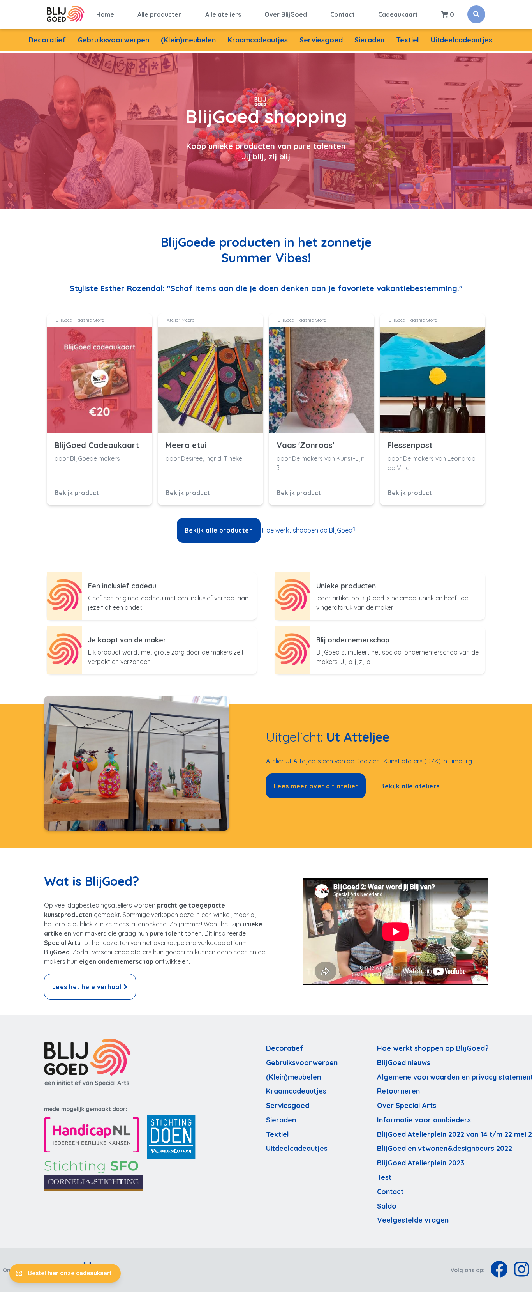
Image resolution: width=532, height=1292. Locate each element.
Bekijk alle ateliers (410, 786)
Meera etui (186, 445)
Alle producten (159, 14)
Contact (342, 14)
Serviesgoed (321, 39)
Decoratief (47, 39)
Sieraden (369, 39)
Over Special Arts (406, 1105)
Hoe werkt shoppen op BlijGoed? (308, 530)
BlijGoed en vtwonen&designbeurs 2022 (444, 1148)
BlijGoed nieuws (403, 1062)
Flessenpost (410, 445)
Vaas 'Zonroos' (305, 445)
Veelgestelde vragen (413, 1220)
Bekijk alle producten (219, 530)
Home (105, 14)
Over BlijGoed (285, 14)
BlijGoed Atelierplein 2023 (420, 1162)
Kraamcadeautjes (257, 39)
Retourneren (398, 1091)
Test (384, 1177)
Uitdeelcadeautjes (461, 39)
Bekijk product (77, 493)
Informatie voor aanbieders (424, 1119)
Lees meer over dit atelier (316, 786)
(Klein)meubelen (188, 39)
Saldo (386, 1206)
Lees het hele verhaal (86, 987)
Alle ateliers (223, 14)
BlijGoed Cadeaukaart (97, 445)
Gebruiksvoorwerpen (113, 39)
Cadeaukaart (398, 14)
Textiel (407, 39)
